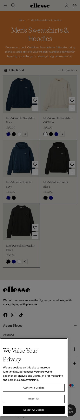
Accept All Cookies (33, 409)
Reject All (33, 398)
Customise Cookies (33, 387)
